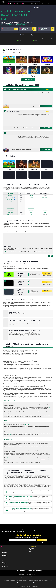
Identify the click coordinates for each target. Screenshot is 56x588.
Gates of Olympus (21, 75)
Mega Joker (47, 169)
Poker (30, 551)
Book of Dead (21, 64)
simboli (6, 457)
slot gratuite (23, 23)
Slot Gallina (9, 64)
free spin (43, 459)
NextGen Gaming (31, 203)
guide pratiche (7, 24)
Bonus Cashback (4, 552)
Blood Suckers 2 (10, 214)
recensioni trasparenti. (21, 24)
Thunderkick (31, 199)
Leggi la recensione (47, 275)
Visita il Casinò (47, 273)
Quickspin (31, 210)
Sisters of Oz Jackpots (10, 197)
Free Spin (2, 551)
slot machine (21, 92)
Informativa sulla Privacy (5, 565)
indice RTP (26, 424)
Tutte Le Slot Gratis (28, 79)
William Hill (45, 210)
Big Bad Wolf (10, 210)
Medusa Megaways (10, 208)
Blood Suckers (10, 201)
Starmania (10, 203)
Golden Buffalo (47, 179)
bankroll (9, 434)
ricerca (39, 1)
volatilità (7, 424)
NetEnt (31, 201)
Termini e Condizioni (4, 563)
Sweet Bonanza (47, 64)
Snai (45, 212)
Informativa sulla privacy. (41, 542)
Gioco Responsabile (4, 566)
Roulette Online (31, 548)
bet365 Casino (44, 197)
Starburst (9, 75)
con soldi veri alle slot (37, 306)
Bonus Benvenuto (4, 555)
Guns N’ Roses (10, 212)
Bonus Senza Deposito (5, 554)
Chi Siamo (2, 562)
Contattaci (3, 560)
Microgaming (31, 197)
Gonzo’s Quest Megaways (34, 179)
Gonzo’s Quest (47, 75)
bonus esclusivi (13, 24)
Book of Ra (34, 64)
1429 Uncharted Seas (10, 199)
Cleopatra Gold (9, 179)
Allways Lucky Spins (21, 179)
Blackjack (30, 549)
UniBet (45, 201)
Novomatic (31, 195)
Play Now (47, 282)
